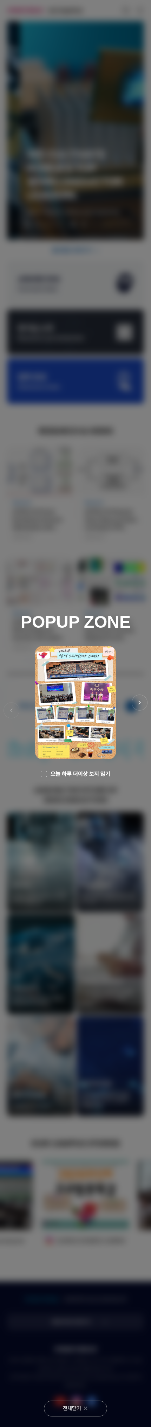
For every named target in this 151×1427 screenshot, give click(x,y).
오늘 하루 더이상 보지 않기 (80, 773)
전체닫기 (72, 1408)
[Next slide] (139, 703)
